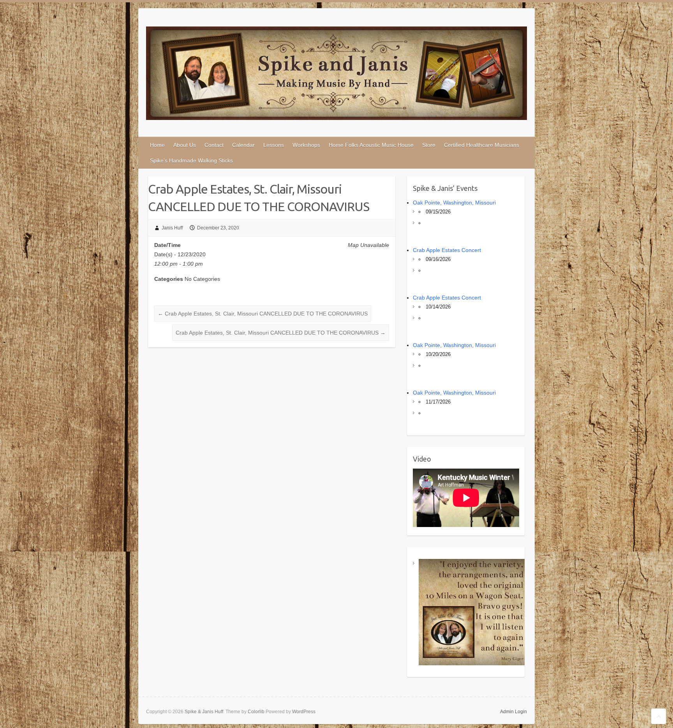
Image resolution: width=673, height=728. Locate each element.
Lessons (273, 145)
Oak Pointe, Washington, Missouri (454, 202)
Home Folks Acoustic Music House (371, 145)
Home (157, 145)
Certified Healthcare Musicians (481, 145)
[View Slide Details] (472, 612)
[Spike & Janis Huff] (336, 74)
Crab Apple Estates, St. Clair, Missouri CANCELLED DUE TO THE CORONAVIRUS (263, 313)
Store (428, 145)
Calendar (243, 145)
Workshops (306, 145)
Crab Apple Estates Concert (447, 250)
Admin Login (513, 711)
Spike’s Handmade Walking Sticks (191, 160)
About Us (184, 145)
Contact (214, 145)
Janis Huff (172, 228)
